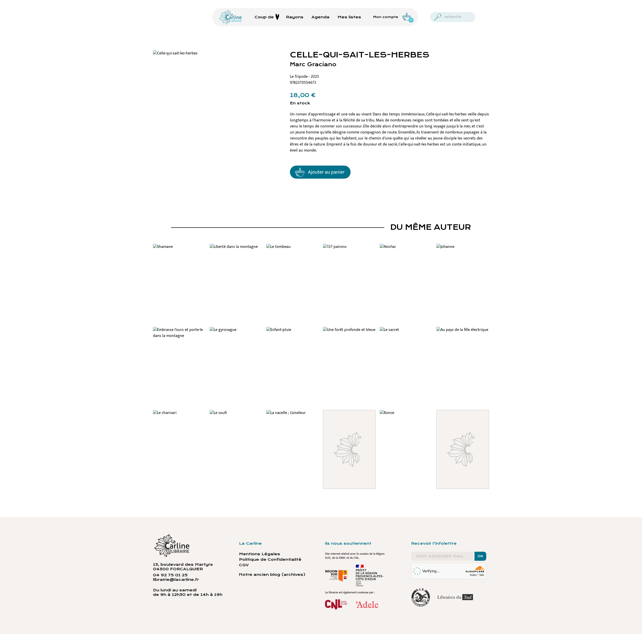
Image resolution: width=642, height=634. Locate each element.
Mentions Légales (259, 554)
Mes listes (349, 17)
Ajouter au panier (326, 172)
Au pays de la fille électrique (463, 335)
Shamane (179, 249)
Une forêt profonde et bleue (349, 338)
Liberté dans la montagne (236, 252)
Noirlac (406, 249)
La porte (462, 415)
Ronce (406, 415)
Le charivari (179, 415)
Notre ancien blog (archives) (272, 574)
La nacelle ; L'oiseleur (292, 418)
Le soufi (236, 415)
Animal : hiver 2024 (349, 418)
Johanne (463, 249)
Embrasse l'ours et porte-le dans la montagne (179, 338)
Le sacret (406, 332)
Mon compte (385, 17)
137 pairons (349, 249)
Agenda (320, 17)
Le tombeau (292, 249)
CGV (244, 565)
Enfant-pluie (293, 332)
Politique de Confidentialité (270, 559)
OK (480, 556)
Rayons (294, 17)
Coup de (264, 17)
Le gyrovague (236, 332)
